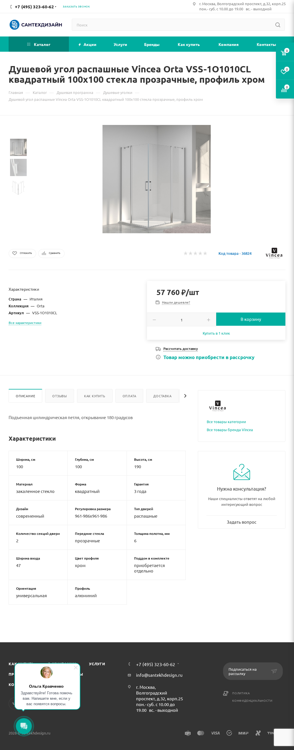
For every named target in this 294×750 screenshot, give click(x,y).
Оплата (129, 396)
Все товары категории (226, 421)
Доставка (162, 396)
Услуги (97, 663)
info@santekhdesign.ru (159, 675)
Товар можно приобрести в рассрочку (208, 357)
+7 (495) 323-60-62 (155, 664)
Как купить (94, 396)
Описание (25, 396)
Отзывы (59, 396)
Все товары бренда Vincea (230, 429)
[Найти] (278, 25)
